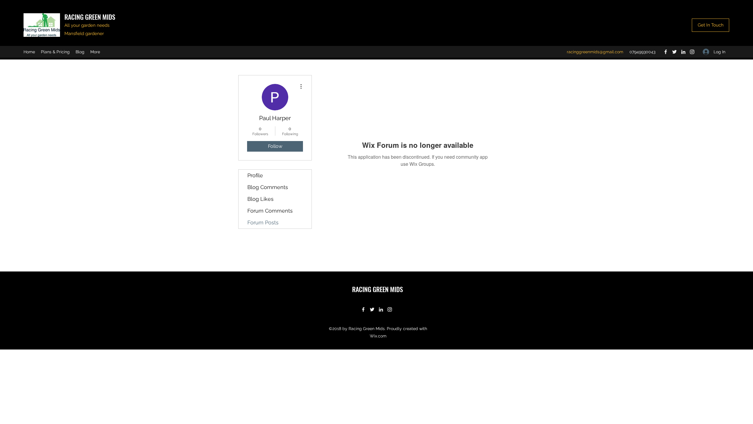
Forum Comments (270, 211)
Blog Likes (260, 199)
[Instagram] (692, 52)
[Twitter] (674, 52)
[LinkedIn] (683, 52)
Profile (255, 175)
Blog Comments (267, 187)
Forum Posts (263, 222)
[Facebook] (666, 52)
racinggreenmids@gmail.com (595, 51)
